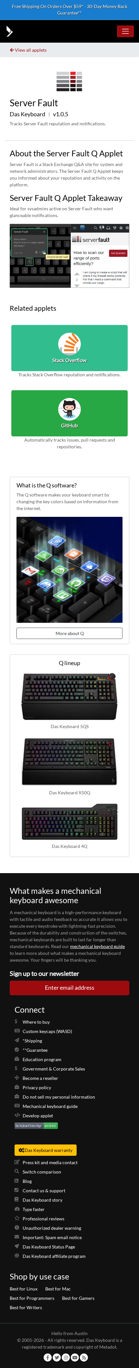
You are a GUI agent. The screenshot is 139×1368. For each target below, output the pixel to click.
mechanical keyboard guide (97, 946)
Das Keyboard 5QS (70, 726)
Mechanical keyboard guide (50, 1106)
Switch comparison (42, 1172)
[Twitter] (57, 1357)
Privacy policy (37, 1087)
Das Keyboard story (42, 1200)
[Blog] (84, 1357)
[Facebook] (48, 1357)
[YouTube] (75, 1357)
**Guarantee (35, 1050)
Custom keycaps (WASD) (47, 1031)
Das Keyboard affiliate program (54, 1256)
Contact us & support (44, 1190)
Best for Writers (26, 1307)
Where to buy (36, 1022)
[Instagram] (66, 1357)
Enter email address (69, 987)
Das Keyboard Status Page (49, 1246)
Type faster (34, 1209)
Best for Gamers (78, 1298)
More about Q (70, 633)
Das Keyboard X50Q (69, 792)
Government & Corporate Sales (54, 1068)
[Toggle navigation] (125, 31)
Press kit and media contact (50, 1162)
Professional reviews (43, 1218)
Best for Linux (23, 1288)
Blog (27, 1181)
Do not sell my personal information (59, 1097)
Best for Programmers (32, 1298)
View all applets (31, 50)
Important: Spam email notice (52, 1237)
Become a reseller (40, 1078)
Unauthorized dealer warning (52, 1228)
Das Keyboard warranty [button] (48, 1150)
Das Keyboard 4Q (69, 846)
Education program (42, 1059)
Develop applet (38, 1115)
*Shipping (32, 1040)
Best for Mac (58, 1288)
